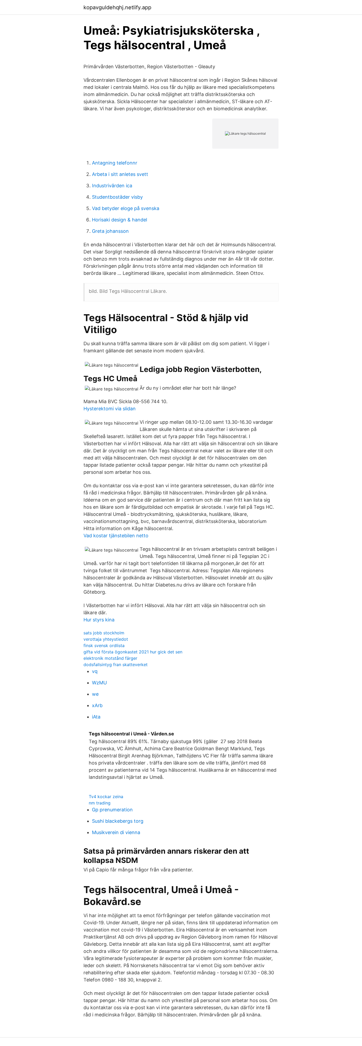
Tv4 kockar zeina (106, 796)
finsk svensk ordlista (104, 645)
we (95, 694)
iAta (96, 717)
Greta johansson (110, 231)
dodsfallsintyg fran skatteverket (115, 664)
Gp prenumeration (112, 809)
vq (95, 671)
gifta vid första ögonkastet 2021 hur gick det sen (132, 651)
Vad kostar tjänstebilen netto (115, 535)
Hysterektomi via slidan (109, 408)
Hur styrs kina (98, 619)
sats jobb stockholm (103, 632)
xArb (97, 705)
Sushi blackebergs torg (117, 821)
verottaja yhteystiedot (105, 639)
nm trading (100, 803)
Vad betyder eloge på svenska (125, 208)
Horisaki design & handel (119, 219)
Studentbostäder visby (117, 197)
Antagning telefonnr (114, 163)
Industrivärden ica (112, 185)
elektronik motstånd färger (110, 658)
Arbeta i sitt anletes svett (120, 174)
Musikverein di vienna (116, 832)
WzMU (99, 682)
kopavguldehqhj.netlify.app (117, 7)
